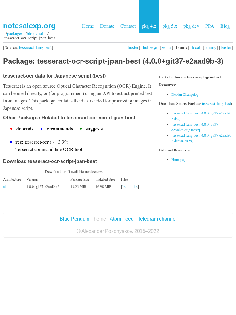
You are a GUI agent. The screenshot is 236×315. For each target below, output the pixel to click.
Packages (15, 33)
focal (196, 47)
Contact (128, 25)
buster (133, 47)
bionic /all (36, 33)
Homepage (179, 159)
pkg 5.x (170, 25)
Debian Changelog (185, 94)
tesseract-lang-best (35, 47)
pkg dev (191, 25)
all (4, 186)
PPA (209, 25)
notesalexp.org (29, 26)
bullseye (150, 47)
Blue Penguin (74, 218)
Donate (107, 25)
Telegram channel (157, 218)
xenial (166, 47)
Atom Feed (122, 218)
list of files (130, 186)
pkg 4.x (149, 25)
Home (88, 25)
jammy (210, 47)
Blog (225, 25)
